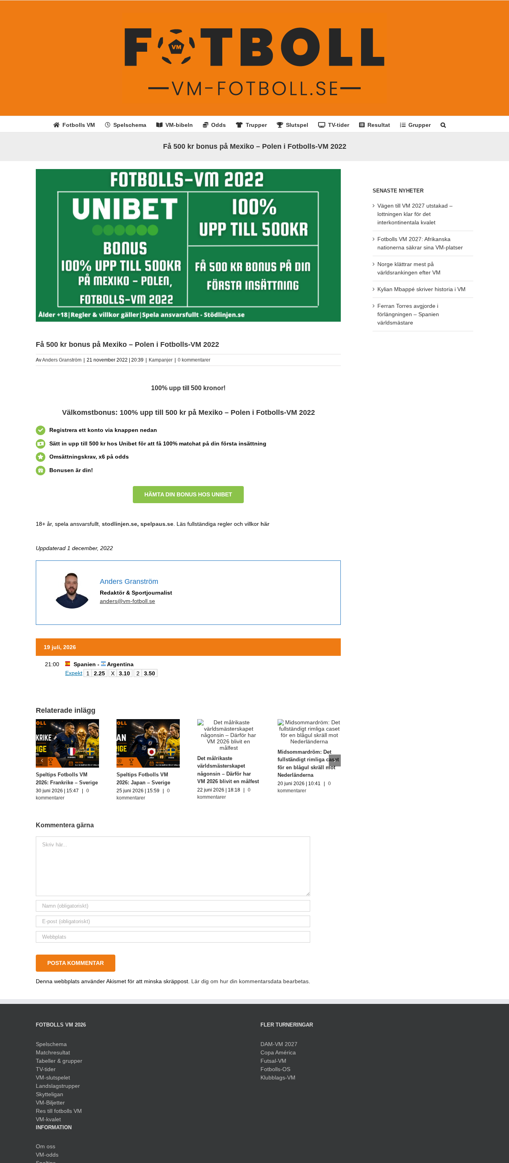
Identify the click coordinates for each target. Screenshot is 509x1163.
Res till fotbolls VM (59, 1111)
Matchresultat (53, 1052)
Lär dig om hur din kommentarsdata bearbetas (250, 981)
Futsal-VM (273, 1061)
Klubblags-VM (277, 1077)
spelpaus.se (156, 524)
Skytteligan (49, 1094)
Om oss (45, 1146)
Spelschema (51, 1044)
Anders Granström (62, 360)
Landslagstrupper (58, 1086)
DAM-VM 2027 (278, 1044)
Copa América (278, 1052)
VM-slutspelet (53, 1077)
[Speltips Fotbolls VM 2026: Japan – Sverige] (148, 722)
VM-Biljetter (50, 1102)
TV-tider (46, 1069)
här (264, 524)
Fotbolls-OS (275, 1069)
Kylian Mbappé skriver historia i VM (421, 289)
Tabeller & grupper (59, 1061)
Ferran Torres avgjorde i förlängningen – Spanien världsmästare (408, 314)
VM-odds (47, 1154)
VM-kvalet (48, 1119)
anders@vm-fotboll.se (127, 601)
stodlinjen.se (119, 524)
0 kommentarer (194, 360)
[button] (443, 124)
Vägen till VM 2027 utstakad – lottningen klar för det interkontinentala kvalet (415, 214)
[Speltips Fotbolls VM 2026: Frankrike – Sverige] (67, 722)
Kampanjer (161, 360)
